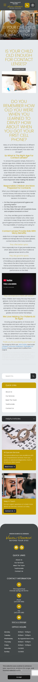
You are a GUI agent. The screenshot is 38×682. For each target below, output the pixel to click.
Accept (19, 677)
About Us (9, 392)
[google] (21, 547)
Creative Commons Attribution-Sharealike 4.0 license (17, 347)
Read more (9, 467)
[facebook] (16, 547)
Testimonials (10, 404)
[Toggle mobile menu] (5, 5)
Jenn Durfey (23, 345)
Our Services (10, 396)
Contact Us (10, 408)
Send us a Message (19, 622)
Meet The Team (11, 400)
